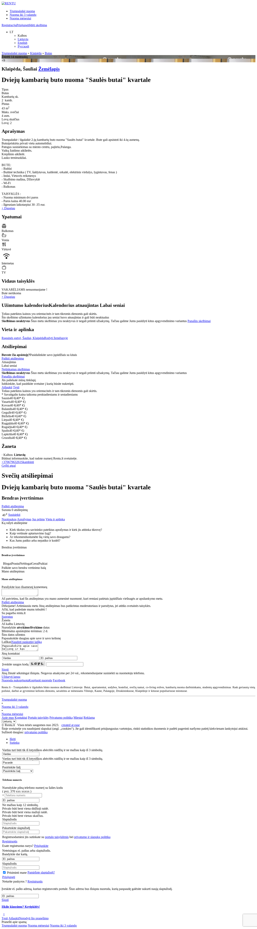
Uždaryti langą (11, 676)
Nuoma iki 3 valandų (23, 14)
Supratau (7, 616)
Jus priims (38, 519)
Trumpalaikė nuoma (22, 11)
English (22, 42)
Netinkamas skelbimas (16, 369)
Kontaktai (21, 717)
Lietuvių (23, 39)
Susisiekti (14, 514)
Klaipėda (36, 53)
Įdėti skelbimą (38, 25)
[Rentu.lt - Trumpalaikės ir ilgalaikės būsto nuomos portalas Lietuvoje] (9, 3)
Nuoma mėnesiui (20, 18)
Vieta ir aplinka (55, 519)
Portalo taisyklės (38, 717)
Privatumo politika (61, 717)
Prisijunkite (41, 845)
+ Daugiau (8, 208)
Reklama (89, 717)
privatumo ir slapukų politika (92, 837)
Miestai (78, 717)
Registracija (9, 25)
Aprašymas (24, 519)
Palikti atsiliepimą (13, 358)
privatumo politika (36, 732)
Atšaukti (7, 387)
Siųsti (5, 669)
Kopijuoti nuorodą (27, 680)
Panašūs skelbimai (199, 321)
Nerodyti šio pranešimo (34, 918)
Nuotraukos (9, 519)
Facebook (59, 680)
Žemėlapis (49, 69)
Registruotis (9, 841)
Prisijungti (22, 25)
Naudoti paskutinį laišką (26, 642)
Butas (48, 53)
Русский (23, 46)
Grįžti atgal (9, 465)
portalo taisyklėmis (57, 837)
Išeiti (13, 739)
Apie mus (8, 717)
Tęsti (16, 387)
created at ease (70, 725)
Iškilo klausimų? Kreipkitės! (21, 906)
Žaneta (9, 446)
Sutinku (14, 742)
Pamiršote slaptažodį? (41, 872)
